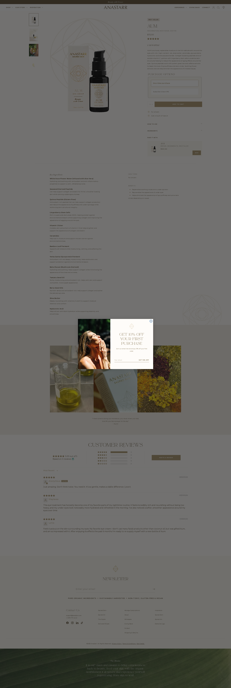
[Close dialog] (151, 321)
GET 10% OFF (144, 360)
